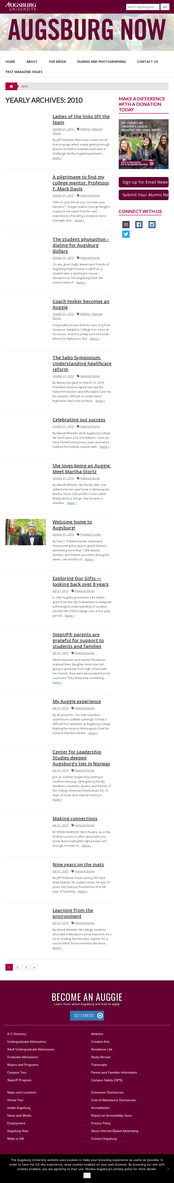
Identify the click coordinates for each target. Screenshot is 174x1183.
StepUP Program (19, 1080)
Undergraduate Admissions (26, 1041)
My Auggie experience (77, 701)
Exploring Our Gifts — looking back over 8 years (81, 581)
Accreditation (100, 1108)
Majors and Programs (22, 1065)
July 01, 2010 (60, 591)
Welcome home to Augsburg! (72, 525)
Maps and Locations (21, 1092)
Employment (16, 1123)
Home (10, 61)
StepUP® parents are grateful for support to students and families (78, 640)
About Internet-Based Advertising (114, 1131)
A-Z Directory (16, 1034)
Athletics (85, 129)
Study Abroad (100, 1057)
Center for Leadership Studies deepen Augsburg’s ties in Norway (81, 758)
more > (57, 158)
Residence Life (101, 1049)
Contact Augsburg (104, 1138)
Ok (87, 1175)
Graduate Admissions (22, 1057)
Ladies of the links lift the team (81, 119)
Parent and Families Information (114, 1072)
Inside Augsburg (18, 1108)
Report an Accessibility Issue (111, 1115)
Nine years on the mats (78, 864)
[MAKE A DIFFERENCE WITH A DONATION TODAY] (144, 144)
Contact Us (147, 61)
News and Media (19, 1115)
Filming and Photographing (101, 61)
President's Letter (90, 534)
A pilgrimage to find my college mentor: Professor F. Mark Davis (81, 183)
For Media (57, 61)
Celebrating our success (79, 420)
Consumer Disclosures (107, 1092)
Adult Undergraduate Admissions (30, 1049)
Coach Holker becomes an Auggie (81, 304)
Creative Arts (100, 1041)
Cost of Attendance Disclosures (113, 1100)
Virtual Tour (15, 1100)
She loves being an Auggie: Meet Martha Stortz (82, 469)
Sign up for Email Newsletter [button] (146, 182)
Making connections (75, 818)
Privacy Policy (101, 1123)
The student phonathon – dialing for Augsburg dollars (81, 245)
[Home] (11, 86)
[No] (168, 1168)
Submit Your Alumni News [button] (146, 194)
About (32, 61)
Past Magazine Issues (24, 72)
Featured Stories (90, 195)
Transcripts (99, 1065)
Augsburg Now (17, 1131)
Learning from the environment (73, 913)
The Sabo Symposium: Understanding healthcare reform (82, 363)
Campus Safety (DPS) (107, 1080)
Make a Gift (15, 1138)
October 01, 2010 (63, 129)
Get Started (84, 1015)
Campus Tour (17, 1072)
